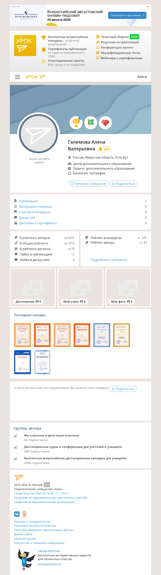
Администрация (25, 538)
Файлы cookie (23, 534)
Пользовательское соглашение (35, 525)
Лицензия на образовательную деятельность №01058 (50, 498)
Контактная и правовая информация (39, 543)
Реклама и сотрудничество (32, 521)
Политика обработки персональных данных (44, 530)
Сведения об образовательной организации (44, 502)
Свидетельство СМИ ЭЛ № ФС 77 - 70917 (41, 493)
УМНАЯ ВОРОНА (49, 551)
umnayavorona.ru (49, 564)
